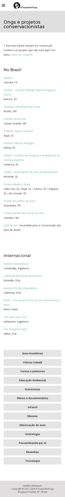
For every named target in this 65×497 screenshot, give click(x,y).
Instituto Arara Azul (15, 118)
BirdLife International (16, 263)
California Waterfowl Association (23, 276)
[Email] (56, 5)
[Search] (61, 5)
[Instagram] (52, 5)
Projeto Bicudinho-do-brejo (20, 201)
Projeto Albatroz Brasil (17, 184)
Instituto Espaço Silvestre (18, 131)
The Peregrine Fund (15, 329)
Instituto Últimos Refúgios (19, 143)
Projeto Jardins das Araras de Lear (24, 213)
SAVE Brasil (10, 225)
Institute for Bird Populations (20, 288)
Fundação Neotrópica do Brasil (22, 106)
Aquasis (8, 77)
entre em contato (21, 54)
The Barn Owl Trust (15, 317)
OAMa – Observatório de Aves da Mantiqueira (30, 172)
